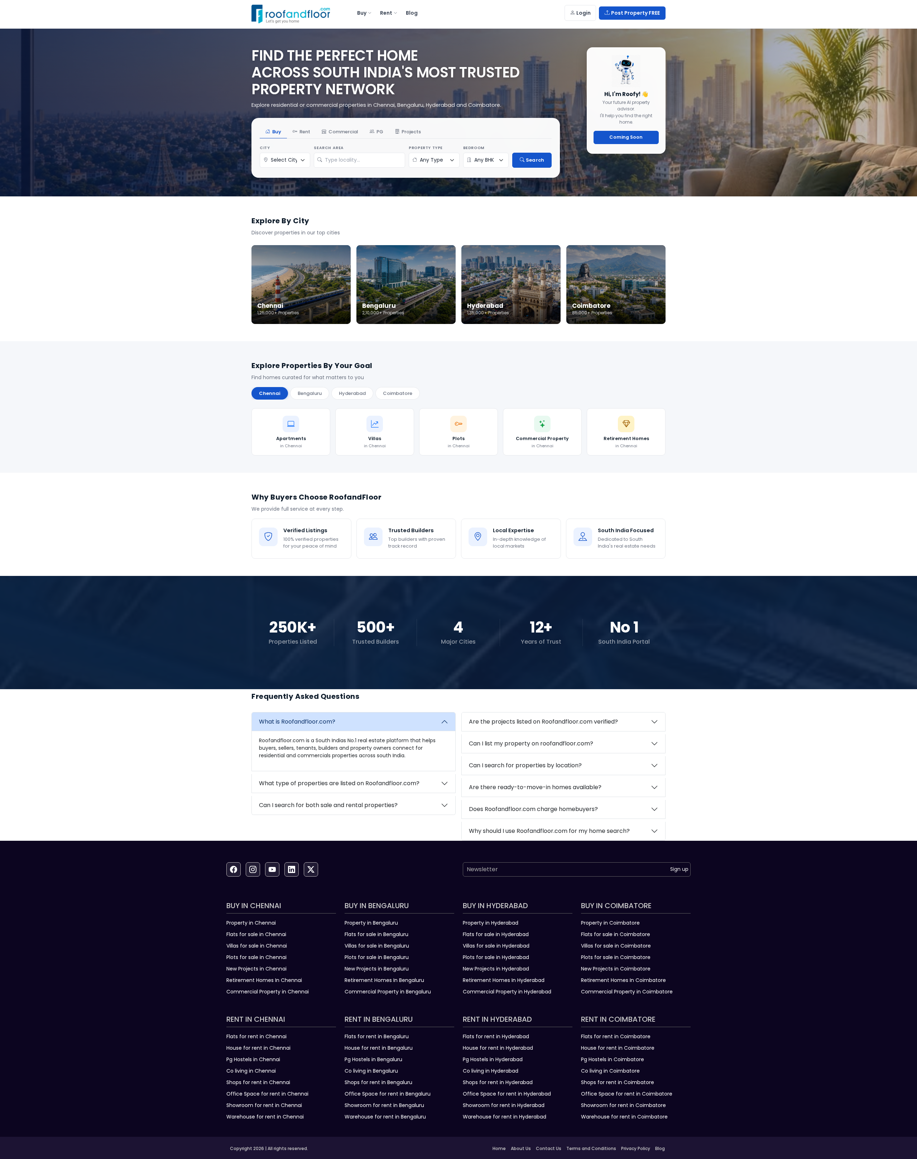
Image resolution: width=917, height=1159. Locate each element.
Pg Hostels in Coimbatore (612, 1059)
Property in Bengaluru (371, 922)
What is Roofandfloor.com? (297, 721)
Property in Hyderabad (490, 922)
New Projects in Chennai (256, 968)
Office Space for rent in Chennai (267, 1093)
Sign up (679, 869)
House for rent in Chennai (258, 1047)
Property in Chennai (251, 922)
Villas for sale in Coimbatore (616, 945)
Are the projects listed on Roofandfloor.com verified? (543, 721)
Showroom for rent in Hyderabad (503, 1105)
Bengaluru (310, 393)
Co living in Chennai (251, 1070)
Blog (660, 1148)
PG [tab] (379, 131)
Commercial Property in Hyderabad (507, 991)
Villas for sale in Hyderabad (496, 945)
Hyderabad (352, 393)
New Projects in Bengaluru (377, 968)
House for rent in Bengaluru (379, 1047)
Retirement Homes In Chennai (264, 980)
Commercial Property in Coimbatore (627, 991)
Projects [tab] (411, 131)
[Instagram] (253, 869)
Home (499, 1148)
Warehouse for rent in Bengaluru (385, 1116)
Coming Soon (626, 137)
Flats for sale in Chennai (256, 934)
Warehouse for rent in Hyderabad (504, 1116)
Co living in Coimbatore (610, 1070)
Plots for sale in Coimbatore (615, 957)
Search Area (329, 148)
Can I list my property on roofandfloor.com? (531, 743)
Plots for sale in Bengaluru (377, 957)
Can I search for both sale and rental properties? (328, 805)
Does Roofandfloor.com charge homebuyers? (533, 809)
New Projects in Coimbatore (615, 968)
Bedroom (474, 148)
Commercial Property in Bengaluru (388, 991)
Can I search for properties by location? (525, 765)
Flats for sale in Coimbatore (615, 934)
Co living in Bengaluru (371, 1070)
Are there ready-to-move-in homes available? (535, 787)
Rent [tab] (304, 131)
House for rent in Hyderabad (498, 1047)
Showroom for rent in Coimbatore (623, 1105)
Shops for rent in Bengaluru (378, 1082)
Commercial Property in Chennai (267, 991)
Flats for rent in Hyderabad (496, 1036)
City (265, 148)
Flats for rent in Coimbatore (615, 1036)
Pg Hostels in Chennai (253, 1059)
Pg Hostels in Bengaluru (373, 1059)
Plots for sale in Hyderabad (496, 957)
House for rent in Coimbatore (617, 1047)
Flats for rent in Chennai (256, 1036)
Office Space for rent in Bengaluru (388, 1093)
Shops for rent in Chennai (258, 1082)
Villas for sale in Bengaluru (377, 945)
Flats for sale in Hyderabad (496, 934)
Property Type (426, 148)
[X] (311, 869)
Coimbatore (397, 393)
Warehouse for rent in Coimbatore (624, 1116)
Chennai (269, 393)
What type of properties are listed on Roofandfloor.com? (339, 783)
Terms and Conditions (591, 1148)
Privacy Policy (635, 1148)
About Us (521, 1148)
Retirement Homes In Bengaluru (384, 980)
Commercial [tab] (343, 131)
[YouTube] (272, 869)
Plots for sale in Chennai (256, 957)
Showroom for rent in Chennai (264, 1105)
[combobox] (363, 160)
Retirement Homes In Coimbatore (623, 980)
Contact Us (548, 1148)
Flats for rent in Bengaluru (377, 1036)
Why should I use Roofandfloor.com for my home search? (549, 831)
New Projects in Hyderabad (496, 968)
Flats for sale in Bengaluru (376, 934)
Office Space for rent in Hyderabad (507, 1093)
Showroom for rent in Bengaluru (384, 1105)
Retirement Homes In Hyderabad (503, 980)
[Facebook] (233, 869)
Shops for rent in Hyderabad (498, 1082)
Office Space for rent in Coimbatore (626, 1093)
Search (535, 160)
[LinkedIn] (291, 869)
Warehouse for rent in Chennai (265, 1116)
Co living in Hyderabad (490, 1070)
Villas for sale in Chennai (256, 945)
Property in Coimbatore (610, 922)
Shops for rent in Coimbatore (617, 1082)
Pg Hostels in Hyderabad (493, 1059)
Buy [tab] (276, 131)
